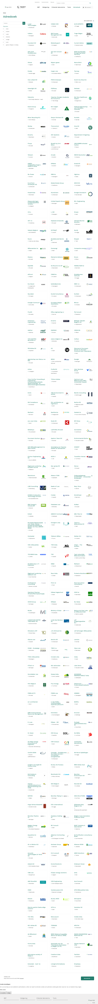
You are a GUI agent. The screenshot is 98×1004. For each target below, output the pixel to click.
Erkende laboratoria (58, 7)
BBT (38, 7)
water (7, 34)
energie (7, 39)
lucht (7, 42)
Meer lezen (3, 992)
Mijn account (87, 7)
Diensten (5, 26)
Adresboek (76, 7)
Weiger (9, 995)
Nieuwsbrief (87, 981)
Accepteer (3, 995)
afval (7, 28)
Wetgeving (45, 7)
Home (4, 12)
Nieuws (52, 2)
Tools (69, 7)
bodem (7, 31)
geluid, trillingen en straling (12, 44)
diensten (8, 36)
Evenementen (45, 2)
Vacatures (37, 2)
